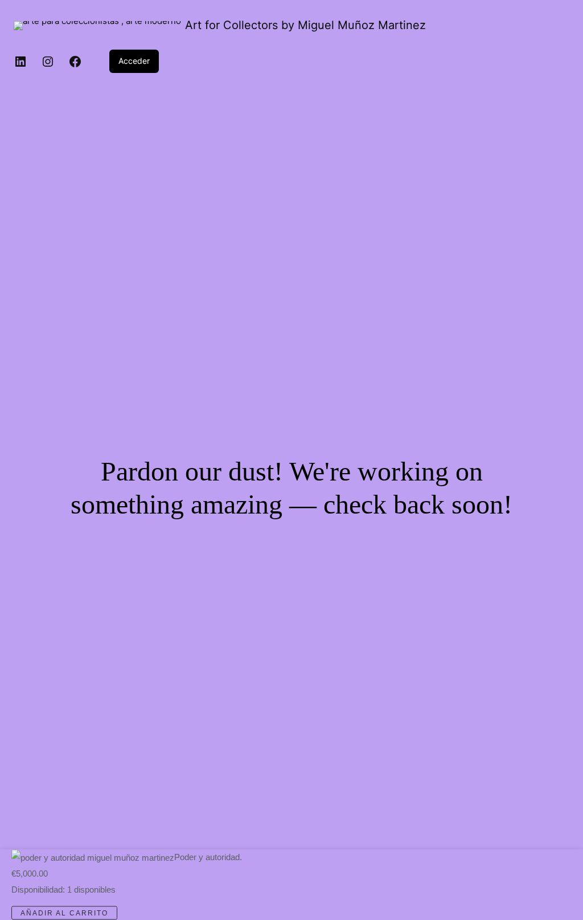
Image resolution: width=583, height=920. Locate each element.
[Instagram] (48, 61)
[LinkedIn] (20, 61)
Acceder (134, 61)
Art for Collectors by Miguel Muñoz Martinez (305, 25)
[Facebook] (75, 61)
